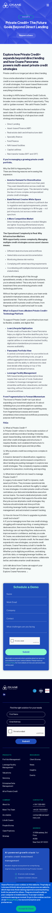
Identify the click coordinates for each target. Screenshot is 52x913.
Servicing (6, 778)
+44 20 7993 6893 (40, 810)
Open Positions (9, 831)
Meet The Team (9, 810)
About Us (6, 804)
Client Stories (35, 759)
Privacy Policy (10, 663)
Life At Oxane (8, 820)
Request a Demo (26, 35)
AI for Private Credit (10, 791)
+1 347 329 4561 (39, 804)
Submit (26, 652)
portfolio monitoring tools (22, 357)
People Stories (8, 826)
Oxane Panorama (39, 331)
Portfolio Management (11, 759)
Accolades (7, 815)
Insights (33, 770)
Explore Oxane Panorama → (15, 572)
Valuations (7, 773)
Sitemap (6, 836)
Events (32, 775)
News (32, 765)
